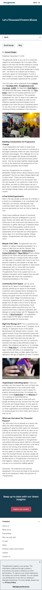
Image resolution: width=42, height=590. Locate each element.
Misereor (32, 395)
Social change (9, 45)
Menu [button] (35, 2)
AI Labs (5, 541)
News (4, 545)
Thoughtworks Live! (26, 86)
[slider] (21, 377)
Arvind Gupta (14, 251)
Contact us (6, 556)
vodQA (13, 88)
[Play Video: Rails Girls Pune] (21, 367)
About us (5, 526)
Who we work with (9, 537)
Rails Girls (13, 347)
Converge (6, 88)
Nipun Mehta (23, 253)
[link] (21, 509)
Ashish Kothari (27, 251)
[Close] (40, 562)
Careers (5, 553)
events (35, 83)
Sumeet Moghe (11, 52)
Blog (20, 45)
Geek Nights (32, 88)
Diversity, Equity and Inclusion (13, 549)
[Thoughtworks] (9, 3)
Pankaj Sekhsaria (9, 253)
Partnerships (6, 533)
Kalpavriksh (18, 395)
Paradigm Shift (12, 86)
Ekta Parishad (16, 314)
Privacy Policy (10, 582)
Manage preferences (21, 587)
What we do (6, 530)
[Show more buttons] (38, 377)
